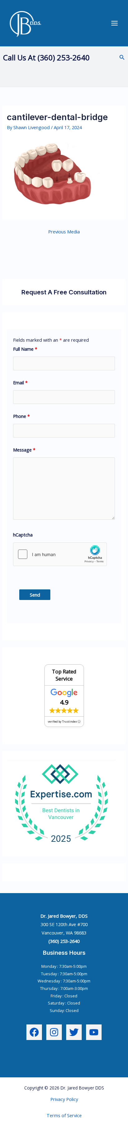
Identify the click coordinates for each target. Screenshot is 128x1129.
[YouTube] (94, 1032)
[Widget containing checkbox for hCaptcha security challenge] (60, 554)
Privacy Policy (64, 1099)
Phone (21, 416)
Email (20, 382)
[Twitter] (74, 1032)
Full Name (25, 349)
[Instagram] (54, 1032)
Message (24, 450)
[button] (122, 58)
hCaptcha (23, 535)
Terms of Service (64, 1115)
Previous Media (64, 231)
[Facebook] (34, 1032)
